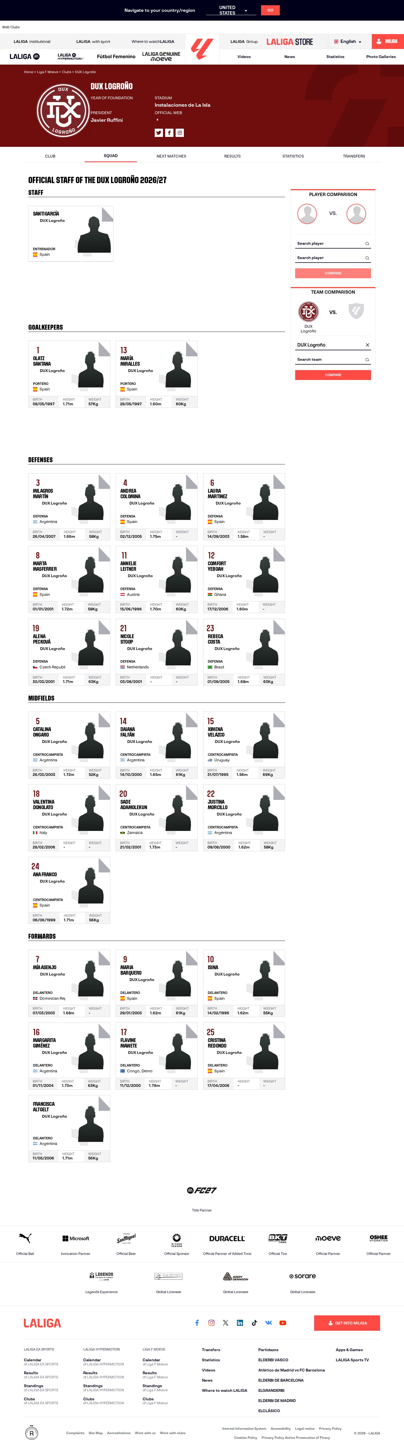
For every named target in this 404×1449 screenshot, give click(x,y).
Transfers (354, 156)
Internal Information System (244, 1428)
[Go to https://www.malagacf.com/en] (207, 27)
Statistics (335, 56)
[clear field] (367, 345)
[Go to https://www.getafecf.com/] (168, 27)
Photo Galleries (381, 56)
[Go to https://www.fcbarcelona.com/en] (149, 27)
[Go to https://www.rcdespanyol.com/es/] (283, 27)
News (289, 56)
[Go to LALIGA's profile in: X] (159, 133)
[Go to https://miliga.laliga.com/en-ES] (388, 41)
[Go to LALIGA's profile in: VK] (268, 1323)
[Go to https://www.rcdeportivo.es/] (264, 27)
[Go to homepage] (202, 62)
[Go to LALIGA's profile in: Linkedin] (240, 1323)
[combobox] (333, 243)
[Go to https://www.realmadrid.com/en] (321, 27)
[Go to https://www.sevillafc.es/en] (359, 27)
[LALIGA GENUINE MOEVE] (161, 57)
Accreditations (119, 1433)
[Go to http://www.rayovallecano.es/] (245, 27)
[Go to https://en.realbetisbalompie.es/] (302, 27)
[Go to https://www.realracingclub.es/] (226, 27)
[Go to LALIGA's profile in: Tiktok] (254, 1323)
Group (244, 41)
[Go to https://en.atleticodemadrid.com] (53, 27)
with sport (93, 41)
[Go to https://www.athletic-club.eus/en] (35, 27)
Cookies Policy (245, 1437)
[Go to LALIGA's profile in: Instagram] (180, 133)
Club (50, 156)
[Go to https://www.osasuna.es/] (73, 27)
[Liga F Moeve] (116, 57)
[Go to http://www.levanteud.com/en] (187, 27)
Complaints (75, 1433)
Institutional (32, 41)
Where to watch (153, 41)
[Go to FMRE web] (31, 1433)
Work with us (145, 1433)
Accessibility (281, 1428)
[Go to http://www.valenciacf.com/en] (378, 27)
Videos (244, 56)
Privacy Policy (330, 1428)
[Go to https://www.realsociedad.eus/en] (340, 27)
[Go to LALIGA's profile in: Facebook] (197, 1323)
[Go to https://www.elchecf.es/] (130, 27)
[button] (24, 56)
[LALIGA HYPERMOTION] (71, 56)
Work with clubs (173, 1433)
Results (232, 156)
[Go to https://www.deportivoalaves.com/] (111, 27)
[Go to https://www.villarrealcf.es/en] (398, 27)
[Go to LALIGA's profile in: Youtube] (283, 1323)
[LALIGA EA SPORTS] (24, 57)
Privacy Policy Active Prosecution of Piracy (296, 1437)
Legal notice (305, 1428)
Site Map (96, 1433)
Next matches (171, 156)
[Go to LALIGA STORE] (289, 41)
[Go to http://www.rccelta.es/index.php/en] (92, 27)
